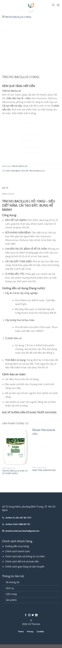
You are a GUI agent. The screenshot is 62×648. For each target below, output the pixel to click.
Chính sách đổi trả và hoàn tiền (22, 561)
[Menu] (58, 5)
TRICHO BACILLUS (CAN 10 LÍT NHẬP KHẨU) (14, 472)
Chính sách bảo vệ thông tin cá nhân (25, 556)
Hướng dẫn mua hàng (17, 546)
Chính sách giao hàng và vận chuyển (24, 566)
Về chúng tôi (12, 582)
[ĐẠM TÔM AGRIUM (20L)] (46, 446)
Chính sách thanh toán (17, 551)
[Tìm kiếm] (53, 5)
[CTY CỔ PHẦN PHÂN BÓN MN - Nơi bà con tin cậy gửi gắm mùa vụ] (31, 5)
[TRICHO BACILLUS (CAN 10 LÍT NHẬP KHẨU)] (16, 447)
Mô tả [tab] (5, 188)
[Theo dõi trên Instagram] (29, 615)
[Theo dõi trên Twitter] (33, 615)
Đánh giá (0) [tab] (8, 193)
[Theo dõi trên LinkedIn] (36, 615)
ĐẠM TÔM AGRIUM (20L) (44, 470)
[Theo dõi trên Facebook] (26, 615)
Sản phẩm (11, 600)
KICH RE (24, 170)
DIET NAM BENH (13, 170)
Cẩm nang (11, 594)
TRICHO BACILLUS (19, 166)
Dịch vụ (10, 588)
